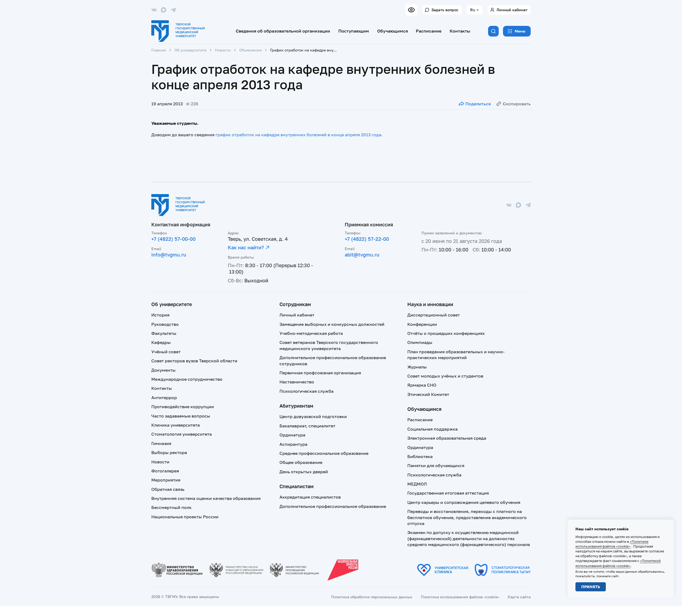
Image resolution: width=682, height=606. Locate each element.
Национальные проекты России (184, 516)
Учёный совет (166, 351)
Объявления (250, 50)
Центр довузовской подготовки (313, 416)
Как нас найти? (246, 247)
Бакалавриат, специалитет (307, 425)
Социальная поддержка (432, 429)
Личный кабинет (512, 9)
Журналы (417, 367)
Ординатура (292, 435)
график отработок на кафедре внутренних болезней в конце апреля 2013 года (298, 134)
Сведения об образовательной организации (283, 31)
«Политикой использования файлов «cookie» (618, 563)
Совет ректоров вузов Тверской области (194, 360)
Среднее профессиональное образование (323, 453)
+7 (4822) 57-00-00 (173, 239)
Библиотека (420, 456)
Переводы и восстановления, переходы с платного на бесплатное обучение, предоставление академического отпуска (467, 517)
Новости (223, 50)
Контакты (460, 31)
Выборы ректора (169, 452)
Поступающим (353, 31)
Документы (163, 370)
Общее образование (300, 462)
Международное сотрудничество (186, 379)
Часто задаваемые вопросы (180, 416)
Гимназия (161, 443)
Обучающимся (392, 31)
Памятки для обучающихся (435, 465)
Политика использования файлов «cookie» (460, 597)
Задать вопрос (444, 9)
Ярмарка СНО (421, 385)
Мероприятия (165, 480)
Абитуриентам (296, 406)
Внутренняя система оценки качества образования (206, 498)
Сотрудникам (295, 304)
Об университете (190, 50)
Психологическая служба (306, 391)
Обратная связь (167, 489)
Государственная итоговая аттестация (448, 493)
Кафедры (161, 342)
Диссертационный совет (433, 315)
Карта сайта (519, 597)
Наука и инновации (430, 304)
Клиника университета (175, 425)
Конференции (422, 324)
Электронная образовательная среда (446, 438)
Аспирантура (293, 444)
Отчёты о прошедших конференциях (446, 333)
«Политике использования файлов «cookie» (611, 543)
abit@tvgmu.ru (362, 255)
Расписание (428, 31)
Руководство (165, 324)
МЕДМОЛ (417, 484)
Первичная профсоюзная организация (320, 372)
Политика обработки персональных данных (371, 597)
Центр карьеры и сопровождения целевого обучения (463, 502)
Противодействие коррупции (182, 406)
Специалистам (296, 486)
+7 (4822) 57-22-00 (367, 239)
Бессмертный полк (171, 507)
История (160, 315)
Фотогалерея (165, 470)
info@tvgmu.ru (168, 255)
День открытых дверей (303, 471)
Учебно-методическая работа (311, 333)
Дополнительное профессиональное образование (332, 506)
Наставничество (296, 381)
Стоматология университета (181, 434)
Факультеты (163, 333)
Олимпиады (419, 342)
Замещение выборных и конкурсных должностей (331, 324)
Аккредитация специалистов (310, 497)
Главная (158, 50)
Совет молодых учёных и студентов (445, 376)
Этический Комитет (428, 394)
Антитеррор (164, 397)
